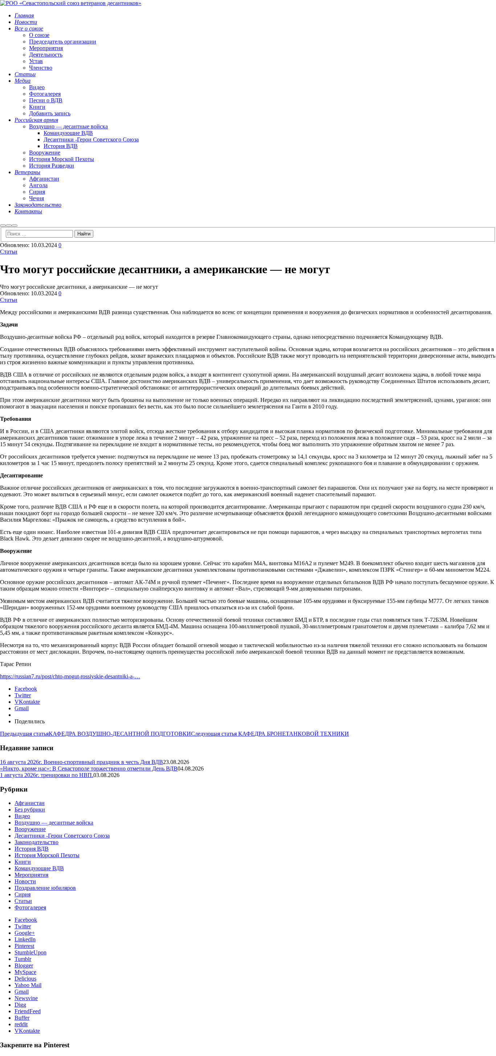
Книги (23, 862)
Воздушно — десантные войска (54, 822)
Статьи (8, 251)
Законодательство (36, 842)
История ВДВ (32, 849)
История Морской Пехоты (47, 855)
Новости (25, 881)
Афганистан (30, 803)
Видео (22, 816)
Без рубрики (30, 809)
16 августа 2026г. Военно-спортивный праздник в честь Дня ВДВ (81, 762)
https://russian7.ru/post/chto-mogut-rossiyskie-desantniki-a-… (70, 676)
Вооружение (30, 829)
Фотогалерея (30, 907)
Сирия (23, 894)
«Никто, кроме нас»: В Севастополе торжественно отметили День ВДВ (89, 768)
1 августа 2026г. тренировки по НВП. (46, 775)
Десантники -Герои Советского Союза (62, 836)
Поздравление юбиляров (45, 888)
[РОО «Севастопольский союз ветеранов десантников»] (70, 3)
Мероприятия (31, 875)
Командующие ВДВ (39, 868)
